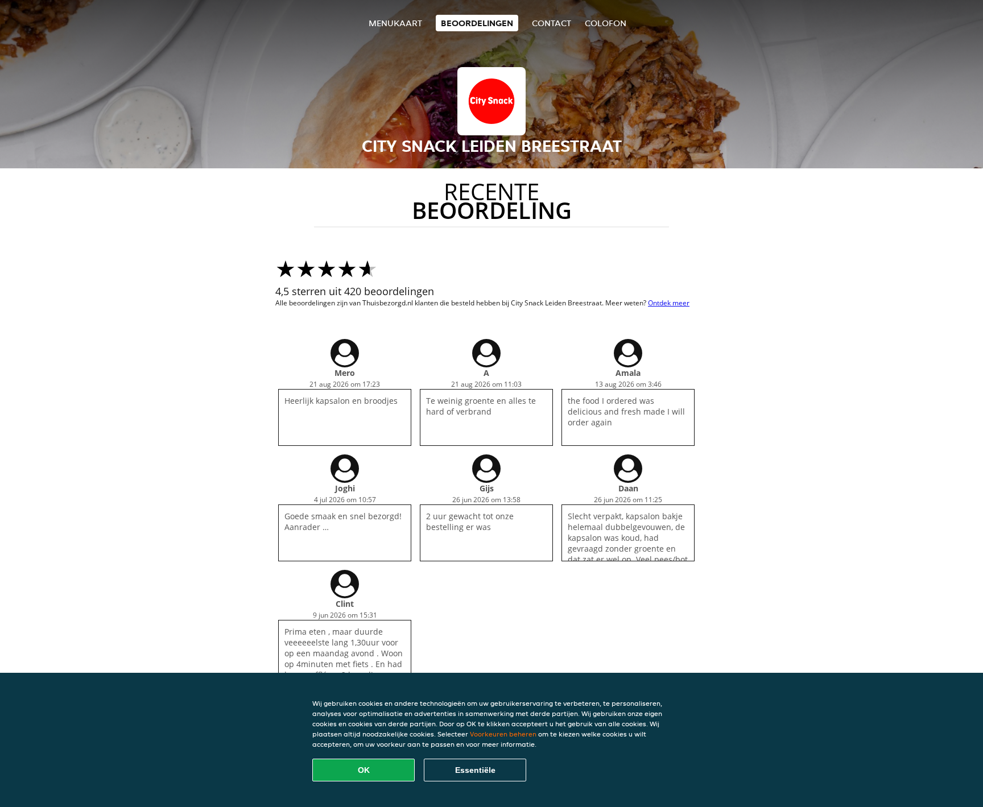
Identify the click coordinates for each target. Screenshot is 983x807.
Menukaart (395, 23)
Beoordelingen (477, 23)
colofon (605, 23)
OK (364, 770)
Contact (551, 23)
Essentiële (475, 770)
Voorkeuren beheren (503, 734)
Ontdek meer (668, 303)
